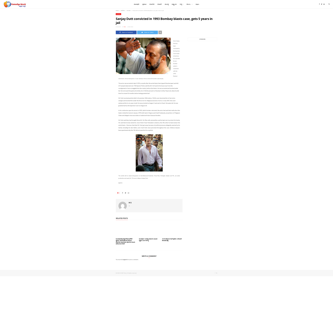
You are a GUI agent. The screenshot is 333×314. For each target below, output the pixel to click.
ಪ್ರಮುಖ (144, 4)
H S (125, 26)
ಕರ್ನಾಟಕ (152, 4)
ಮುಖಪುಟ (136, 4)
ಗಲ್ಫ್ (181, 4)
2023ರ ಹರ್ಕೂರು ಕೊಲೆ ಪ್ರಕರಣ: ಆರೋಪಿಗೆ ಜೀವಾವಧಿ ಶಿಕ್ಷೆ (172, 239)
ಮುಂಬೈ (166, 4)
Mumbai (118, 14)
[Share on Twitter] (107, 48)
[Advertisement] (202, 63)
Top (216, 273)
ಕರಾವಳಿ (159, 4)
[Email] (107, 53)
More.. (189, 4)
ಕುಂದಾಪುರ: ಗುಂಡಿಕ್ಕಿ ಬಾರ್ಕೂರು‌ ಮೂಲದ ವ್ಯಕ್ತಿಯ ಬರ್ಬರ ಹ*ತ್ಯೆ (148, 239)
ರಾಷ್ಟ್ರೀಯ (174, 4)
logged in (125, 259)
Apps (197, 4)
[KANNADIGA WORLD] (14, 4)
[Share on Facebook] (107, 44)
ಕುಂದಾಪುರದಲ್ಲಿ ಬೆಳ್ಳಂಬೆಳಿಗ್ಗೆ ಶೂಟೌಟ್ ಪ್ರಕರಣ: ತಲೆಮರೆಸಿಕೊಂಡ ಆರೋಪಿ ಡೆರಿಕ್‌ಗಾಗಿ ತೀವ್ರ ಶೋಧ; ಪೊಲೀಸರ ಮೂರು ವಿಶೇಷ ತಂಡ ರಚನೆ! (125, 241)
